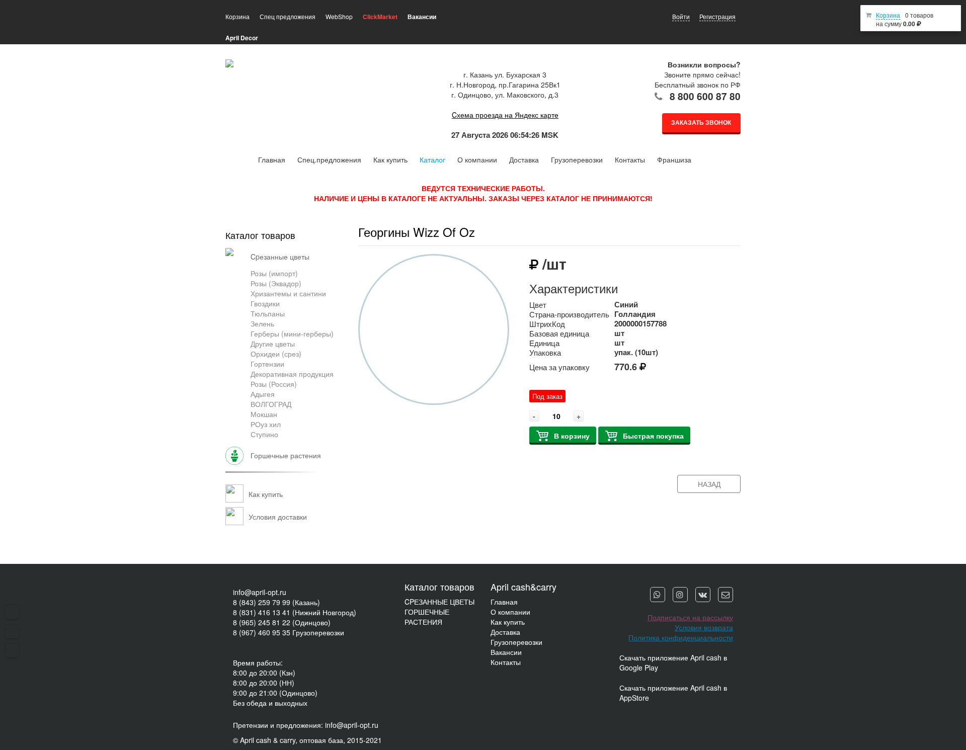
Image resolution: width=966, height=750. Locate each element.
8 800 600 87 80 (705, 96)
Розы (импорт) (274, 273)
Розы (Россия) (274, 384)
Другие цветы (273, 344)
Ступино (264, 434)
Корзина (888, 15)
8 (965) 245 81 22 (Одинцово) (282, 622)
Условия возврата (704, 627)
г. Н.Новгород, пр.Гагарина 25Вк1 (505, 84)
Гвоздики (265, 303)
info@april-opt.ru (259, 592)
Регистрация (717, 16)
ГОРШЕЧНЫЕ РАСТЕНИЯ (427, 617)
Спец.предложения (329, 159)
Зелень (262, 323)
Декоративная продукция (292, 374)
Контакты (630, 159)
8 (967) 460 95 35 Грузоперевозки (288, 632)
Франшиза (674, 159)
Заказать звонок (701, 122)
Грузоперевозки (577, 159)
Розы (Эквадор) (276, 283)
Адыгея (263, 394)
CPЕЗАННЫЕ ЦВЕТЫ (439, 602)
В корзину (572, 436)
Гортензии (267, 364)
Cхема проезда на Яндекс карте (505, 115)
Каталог (432, 159)
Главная (271, 159)
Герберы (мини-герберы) (292, 333)
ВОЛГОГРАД (271, 404)
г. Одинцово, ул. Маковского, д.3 (504, 95)
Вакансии (506, 652)
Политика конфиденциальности (680, 637)
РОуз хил (266, 424)
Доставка (524, 159)
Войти (681, 16)
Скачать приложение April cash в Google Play (673, 662)
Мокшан (264, 414)
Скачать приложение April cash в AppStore (673, 693)
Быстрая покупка (653, 436)
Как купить (390, 159)
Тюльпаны (268, 313)
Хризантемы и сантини (288, 293)
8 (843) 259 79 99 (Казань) (276, 602)
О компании (477, 159)
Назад (709, 484)
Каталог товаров (260, 234)
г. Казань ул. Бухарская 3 (504, 74)
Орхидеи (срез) (276, 354)
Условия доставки (278, 517)
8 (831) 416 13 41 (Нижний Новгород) (294, 612)
